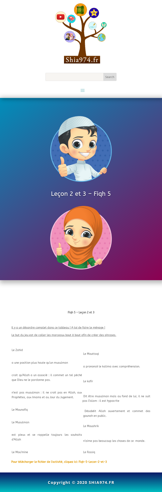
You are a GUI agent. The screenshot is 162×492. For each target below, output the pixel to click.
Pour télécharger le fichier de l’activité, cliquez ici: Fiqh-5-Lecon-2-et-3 (59, 462)
